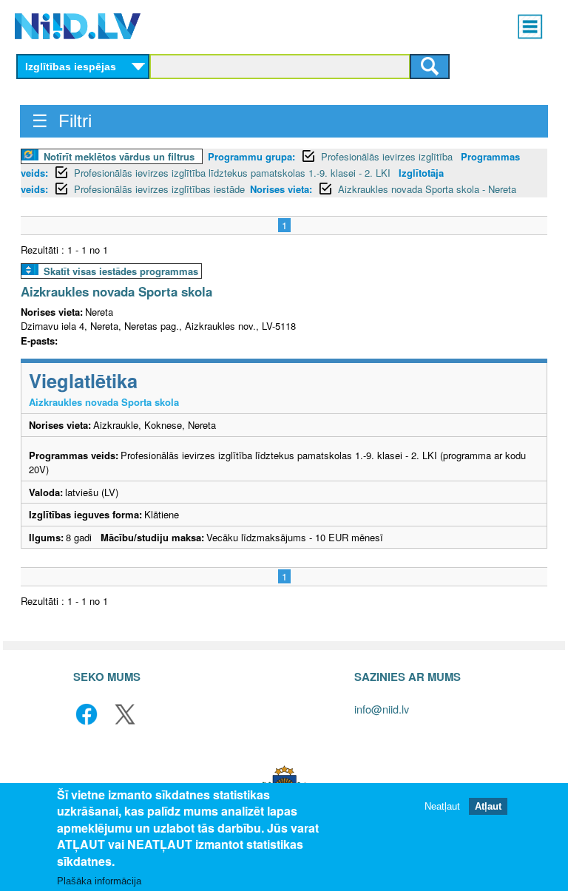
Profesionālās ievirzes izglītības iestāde (159, 189)
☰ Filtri (62, 121)
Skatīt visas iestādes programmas (121, 271)
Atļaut (488, 806)
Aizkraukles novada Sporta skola (116, 291)
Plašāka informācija (99, 881)
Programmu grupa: (251, 156)
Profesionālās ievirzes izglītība (388, 156)
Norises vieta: (281, 189)
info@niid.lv (381, 708)
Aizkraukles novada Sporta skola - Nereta (427, 189)
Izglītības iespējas (70, 66)
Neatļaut (442, 806)
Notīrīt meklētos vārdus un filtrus (119, 156)
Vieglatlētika (83, 380)
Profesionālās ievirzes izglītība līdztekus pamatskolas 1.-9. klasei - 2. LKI (233, 173)
